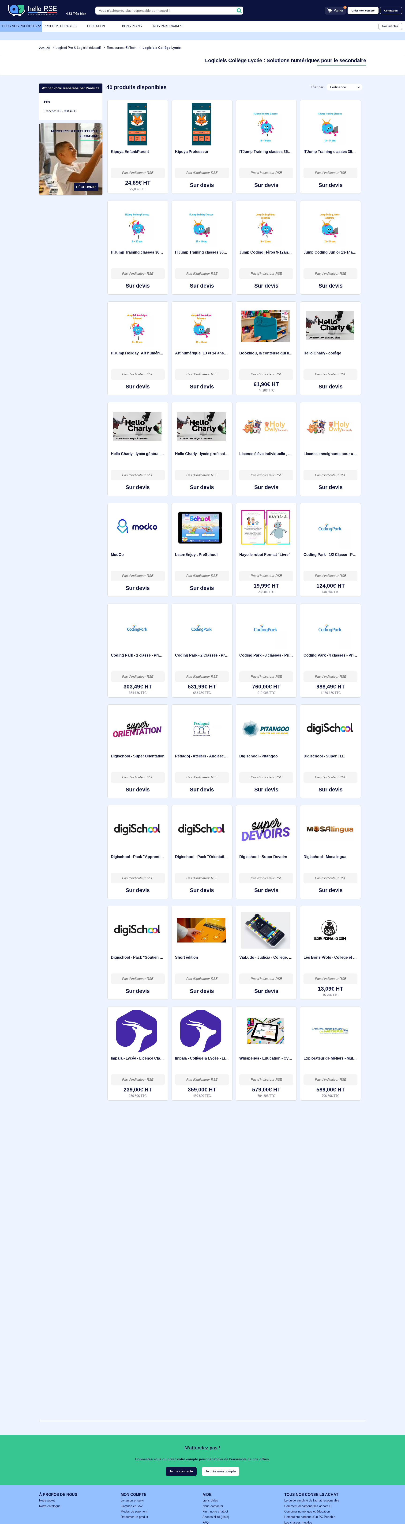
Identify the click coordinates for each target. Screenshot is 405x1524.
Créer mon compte (363, 10)
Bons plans (132, 26)
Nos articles (390, 26)
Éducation (96, 26)
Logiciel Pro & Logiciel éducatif (78, 47)
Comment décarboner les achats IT (308, 1506)
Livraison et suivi (132, 1500)
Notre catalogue (49, 1506)
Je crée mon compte (220, 1471)
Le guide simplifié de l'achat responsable (311, 1500)
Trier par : (318, 87)
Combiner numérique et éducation (307, 1511)
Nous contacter (212, 1506)
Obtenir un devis (202, 185)
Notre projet (47, 1500)
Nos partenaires (167, 26)
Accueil (44, 48)
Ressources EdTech (121, 47)
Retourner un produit (134, 1517)
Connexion (391, 10)
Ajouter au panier (138, 185)
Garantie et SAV (132, 1506)
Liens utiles (210, 1500)
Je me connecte (181, 1471)
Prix (47, 102)
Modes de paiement (134, 1511)
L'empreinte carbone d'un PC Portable (309, 1517)
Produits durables (60, 26)
